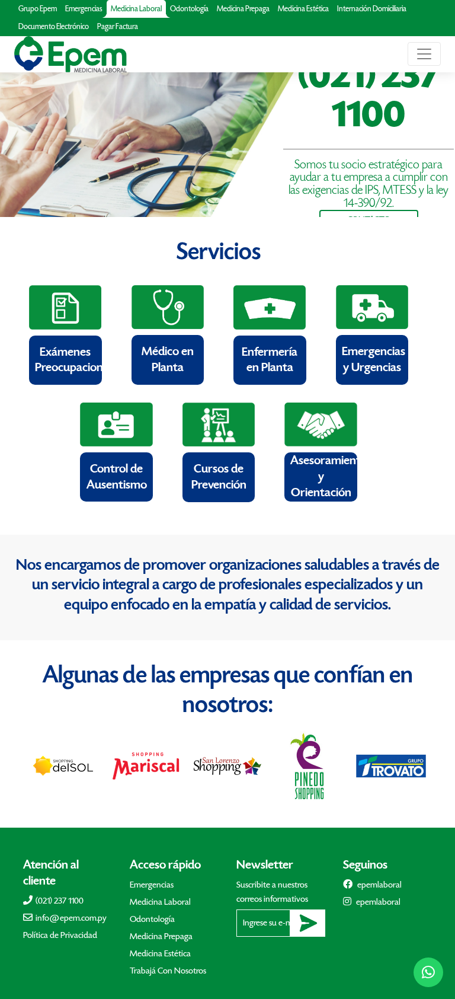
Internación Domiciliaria (371, 9)
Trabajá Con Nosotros (168, 971)
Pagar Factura (117, 26)
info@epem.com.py (71, 918)
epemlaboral (378, 885)
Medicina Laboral (136, 9)
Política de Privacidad (60, 935)
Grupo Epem (37, 9)
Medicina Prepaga (243, 9)
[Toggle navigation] (424, 54)
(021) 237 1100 (60, 901)
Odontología (189, 9)
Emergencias (83, 9)
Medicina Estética (303, 9)
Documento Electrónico (53, 26)
